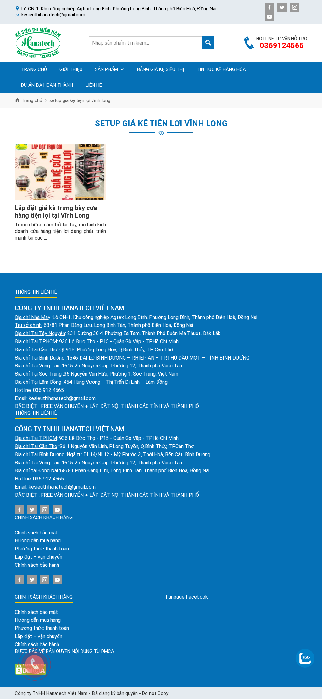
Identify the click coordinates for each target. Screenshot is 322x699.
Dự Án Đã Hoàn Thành (47, 85)
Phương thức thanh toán (42, 549)
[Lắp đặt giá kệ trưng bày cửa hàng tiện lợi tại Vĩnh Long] (60, 172)
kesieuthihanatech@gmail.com (62, 398)
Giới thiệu (70, 69)
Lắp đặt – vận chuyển (38, 557)
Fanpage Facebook (187, 597)
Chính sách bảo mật (36, 533)
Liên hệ (94, 85)
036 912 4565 (48, 390)
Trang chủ (34, 69)
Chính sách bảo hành (37, 565)
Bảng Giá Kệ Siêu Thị (160, 69)
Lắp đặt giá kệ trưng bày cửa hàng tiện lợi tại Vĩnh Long (56, 211)
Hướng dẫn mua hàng (38, 541)
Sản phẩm (106, 69)
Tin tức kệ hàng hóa (221, 69)
